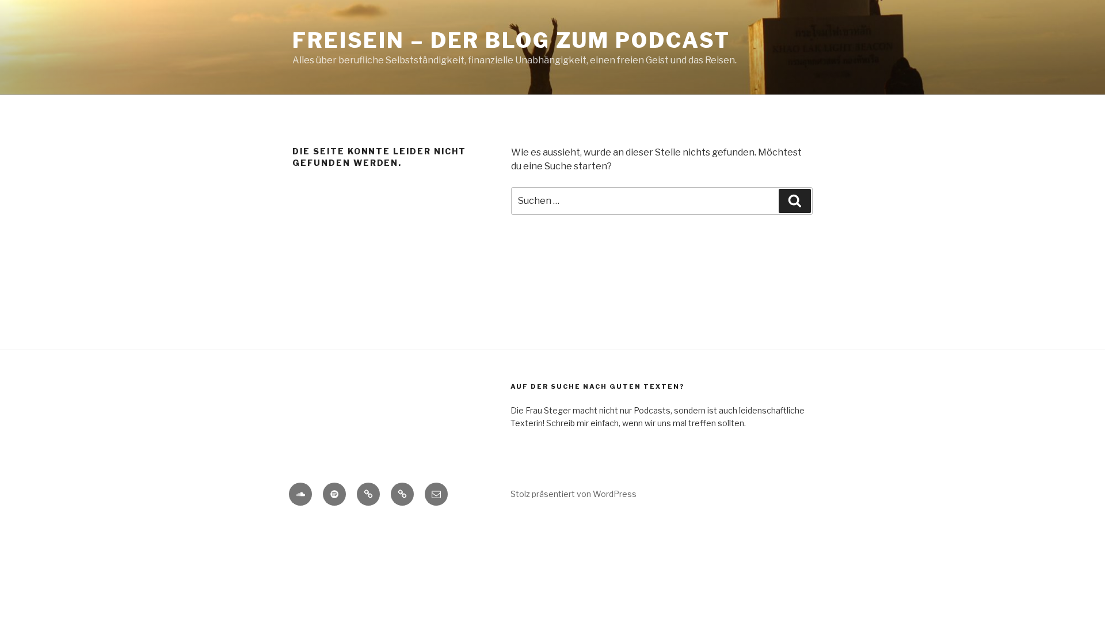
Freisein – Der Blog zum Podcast (511, 40)
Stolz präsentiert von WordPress (573, 494)
